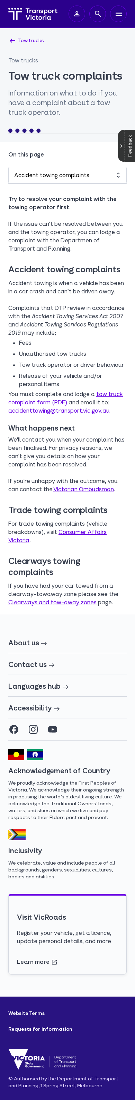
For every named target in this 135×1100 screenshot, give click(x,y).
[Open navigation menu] (118, 14)
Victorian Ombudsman (83, 489)
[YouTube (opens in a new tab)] (52, 729)
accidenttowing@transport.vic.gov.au (59, 410)
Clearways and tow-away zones (52, 602)
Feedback (130, 146)
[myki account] (77, 14)
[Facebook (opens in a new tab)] (13, 729)
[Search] (97, 14)
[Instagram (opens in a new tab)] (33, 729)
